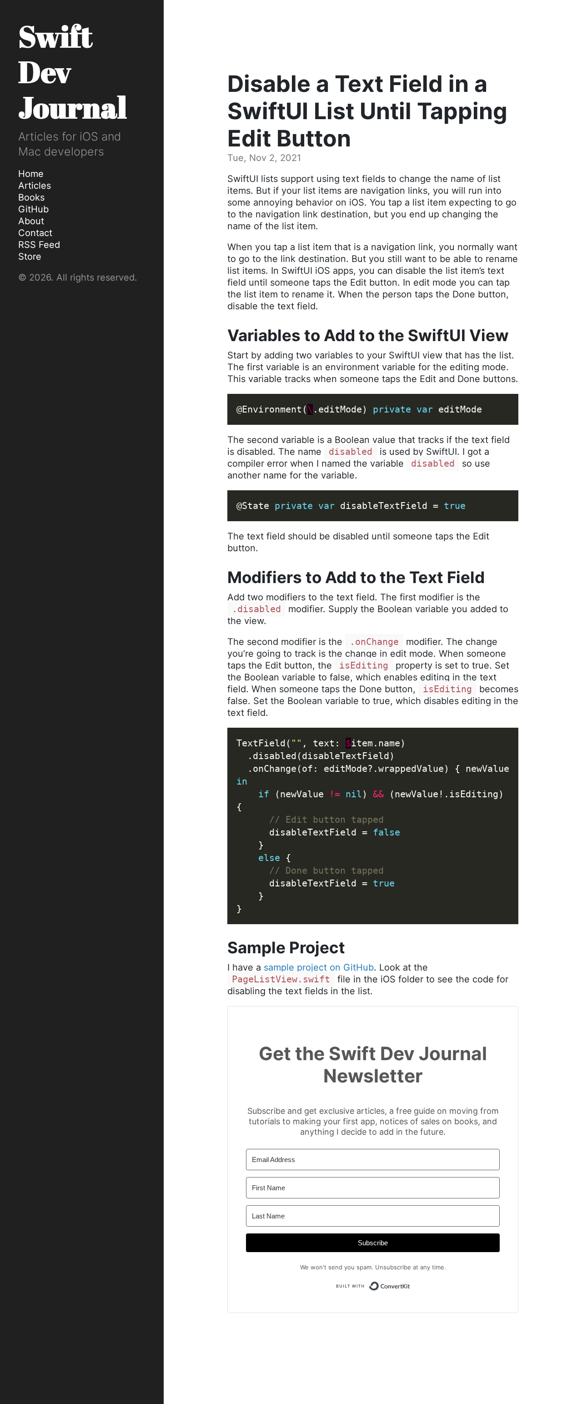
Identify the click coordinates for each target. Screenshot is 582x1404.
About (31, 221)
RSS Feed (39, 244)
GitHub (33, 209)
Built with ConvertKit (410, 1284)
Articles (34, 185)
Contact (35, 232)
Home (31, 173)
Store (29, 256)
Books (31, 197)
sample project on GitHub (319, 967)
